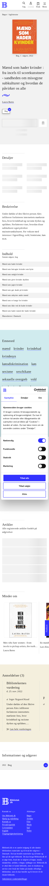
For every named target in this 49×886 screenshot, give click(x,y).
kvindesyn (9, 356)
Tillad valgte (24, 486)
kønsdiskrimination (15, 364)
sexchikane (23, 371)
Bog (6, 111)
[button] (24, 765)
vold (34, 379)
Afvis (24, 494)
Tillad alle (24, 478)
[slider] (24, 40)
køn (33, 364)
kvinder (19, 348)
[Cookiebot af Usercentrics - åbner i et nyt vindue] (34, 390)
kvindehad (34, 348)
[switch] (42, 449)
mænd (6, 348)
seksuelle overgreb (14, 379)
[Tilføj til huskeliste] (43, 123)
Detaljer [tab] (24, 398)
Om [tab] (40, 398)
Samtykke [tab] (9, 398)
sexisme (7, 371)
